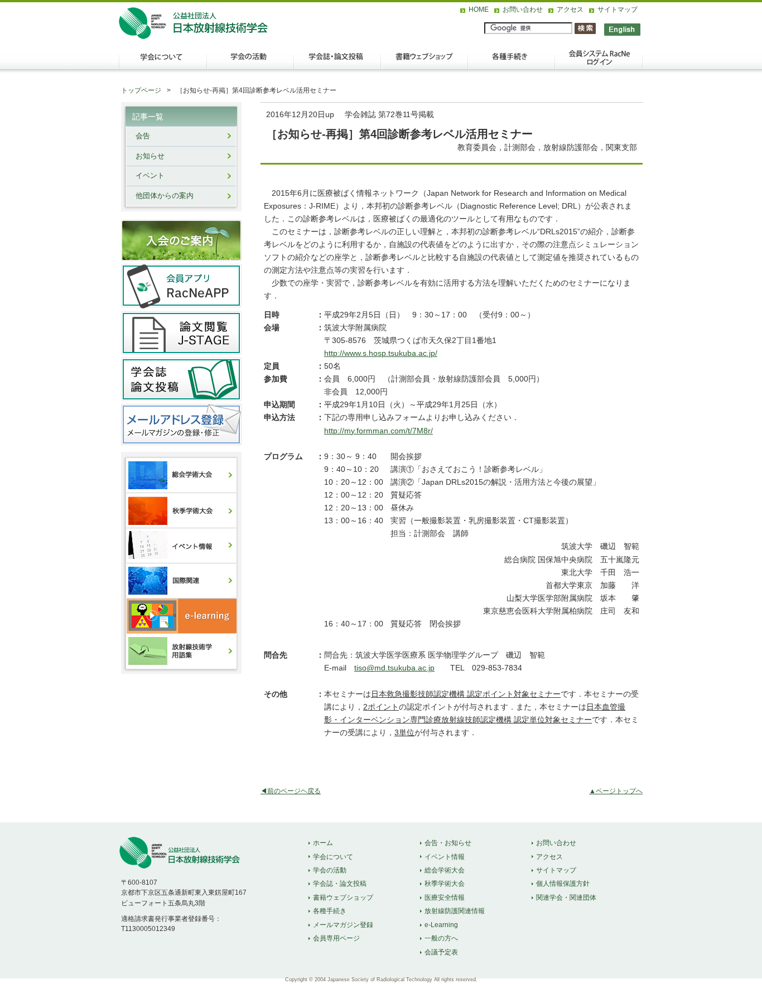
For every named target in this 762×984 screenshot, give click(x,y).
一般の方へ (441, 938)
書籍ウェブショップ (343, 897)
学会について (162, 61)
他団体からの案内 (165, 196)
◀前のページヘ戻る (291, 791)
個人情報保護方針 (563, 883)
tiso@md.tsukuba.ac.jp (394, 668)
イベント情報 (445, 857)
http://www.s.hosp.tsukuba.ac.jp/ (380, 353)
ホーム (323, 843)
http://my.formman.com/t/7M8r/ (378, 431)
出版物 (424, 61)
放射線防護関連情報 (455, 911)
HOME (479, 9)
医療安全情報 (445, 897)
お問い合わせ (523, 9)
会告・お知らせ (448, 843)
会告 (143, 136)
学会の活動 (250, 61)
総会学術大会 (445, 870)
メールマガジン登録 (343, 925)
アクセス (570, 9)
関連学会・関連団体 (566, 897)
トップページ (141, 90)
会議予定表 (441, 952)
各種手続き (511, 61)
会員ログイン (598, 61)
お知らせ (150, 156)
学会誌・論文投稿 (337, 61)
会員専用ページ (336, 938)
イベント (150, 176)
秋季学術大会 (445, 883)
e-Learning (441, 925)
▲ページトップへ (616, 791)
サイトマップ (617, 9)
